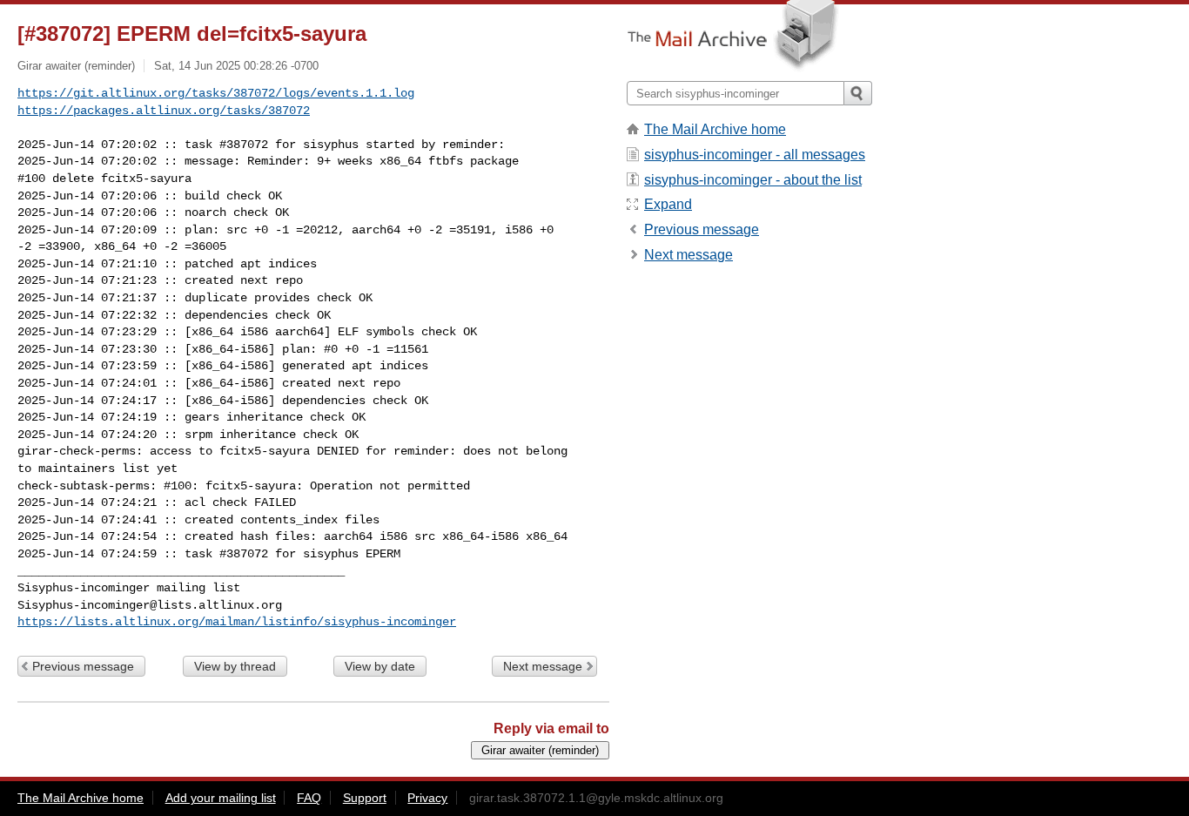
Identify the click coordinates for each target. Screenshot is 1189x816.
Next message (542, 666)
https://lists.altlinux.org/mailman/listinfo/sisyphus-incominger (236, 622)
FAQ (309, 798)
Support (364, 798)
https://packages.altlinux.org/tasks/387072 (163, 111)
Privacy (427, 798)
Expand (668, 204)
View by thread (235, 666)
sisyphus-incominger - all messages (754, 154)
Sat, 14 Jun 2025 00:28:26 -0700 (236, 65)
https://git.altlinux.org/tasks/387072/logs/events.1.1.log (215, 93)
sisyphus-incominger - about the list (753, 179)
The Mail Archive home (715, 129)
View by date (380, 666)
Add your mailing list (220, 798)
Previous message (83, 666)
